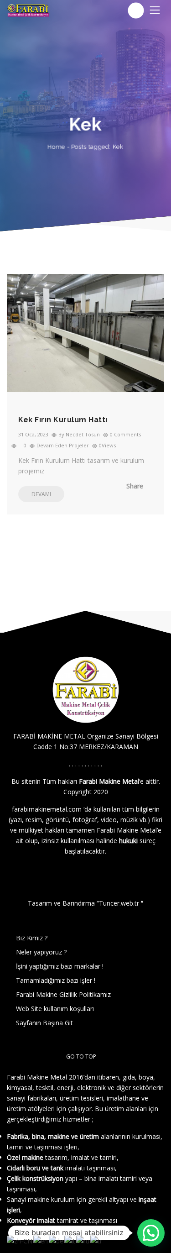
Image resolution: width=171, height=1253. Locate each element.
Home (56, 146)
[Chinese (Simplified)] (20, 1240)
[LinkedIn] (139, 486)
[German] (56, 1240)
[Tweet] (111, 486)
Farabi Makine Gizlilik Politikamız (63, 994)
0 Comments (125, 434)
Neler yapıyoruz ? (41, 952)
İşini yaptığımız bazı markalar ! (60, 966)
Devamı (41, 494)
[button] (151, 1233)
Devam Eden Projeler (62, 445)
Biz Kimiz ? (31, 937)
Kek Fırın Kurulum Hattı (63, 419)
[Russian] (83, 1240)
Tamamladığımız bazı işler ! (55, 980)
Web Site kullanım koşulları (55, 1008)
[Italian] (70, 1240)
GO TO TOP (81, 1056)
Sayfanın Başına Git (44, 1022)
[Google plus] (125, 486)
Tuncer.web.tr (120, 903)
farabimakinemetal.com (47, 809)
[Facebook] (98, 486)
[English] (41, 1240)
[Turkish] (96, 1240)
